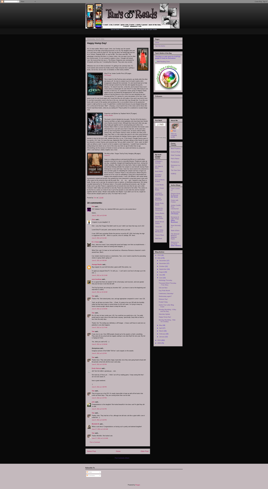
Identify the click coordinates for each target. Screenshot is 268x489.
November (163, 263)
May (160, 325)
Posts (90, 472)
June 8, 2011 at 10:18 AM (99, 292)
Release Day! (163, 299)
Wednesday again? (165, 296)
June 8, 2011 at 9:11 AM (99, 238)
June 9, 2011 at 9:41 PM (99, 409)
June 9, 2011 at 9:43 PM (99, 420)
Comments (91, 475)
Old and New (163, 288)
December (163, 260)
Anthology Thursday (165, 280)
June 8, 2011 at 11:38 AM (99, 344)
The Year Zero (175, 170)
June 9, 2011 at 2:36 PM (99, 387)
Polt (93, 206)
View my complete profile (174, 135)
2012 (159, 255)
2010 (159, 340)
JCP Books (107, 75)
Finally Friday (163, 302)
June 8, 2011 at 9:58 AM (99, 260)
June (161, 278)
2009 (159, 343)
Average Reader (97, 264)
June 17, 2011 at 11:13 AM (100, 438)
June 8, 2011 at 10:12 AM (99, 275)
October (162, 266)
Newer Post (91, 451)
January (162, 336)
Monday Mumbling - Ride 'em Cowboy (167, 321)
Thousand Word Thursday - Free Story (167, 284)
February (162, 334)
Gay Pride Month (164, 290)
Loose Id (107, 155)
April (161, 328)
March (161, 331)
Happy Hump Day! (165, 317)
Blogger (137, 485)
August (161, 272)
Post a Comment (95, 442)
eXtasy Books (108, 115)
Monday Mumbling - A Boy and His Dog (167, 310)
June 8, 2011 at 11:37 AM (99, 327)
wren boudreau (97, 279)
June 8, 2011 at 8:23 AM (99, 215)
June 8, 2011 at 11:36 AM (99, 309)
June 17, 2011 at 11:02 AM (100, 429)
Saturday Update (164, 314)
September (163, 269)
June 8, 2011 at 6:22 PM (99, 353)
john (93, 402)
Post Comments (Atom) (122, 458)
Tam (95, 197)
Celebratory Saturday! (166, 293)
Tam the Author (160, 46)
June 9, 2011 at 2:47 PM (99, 398)
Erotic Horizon (96, 368)
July (160, 275)
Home (118, 451)
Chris (93, 219)
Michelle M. (95, 424)
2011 (159, 258)
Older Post (144, 451)
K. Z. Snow (95, 242)
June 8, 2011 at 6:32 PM (99, 364)
